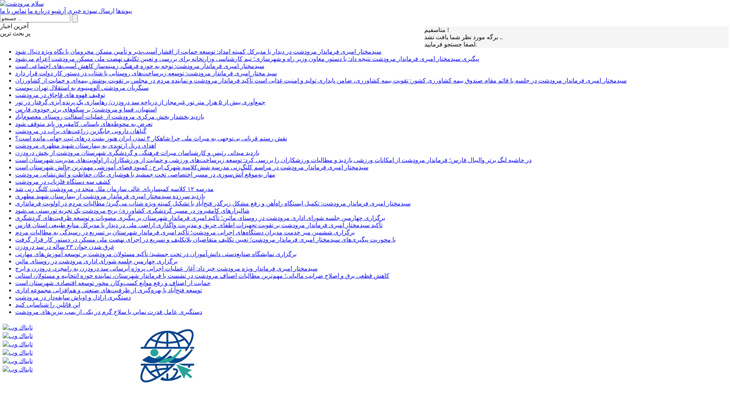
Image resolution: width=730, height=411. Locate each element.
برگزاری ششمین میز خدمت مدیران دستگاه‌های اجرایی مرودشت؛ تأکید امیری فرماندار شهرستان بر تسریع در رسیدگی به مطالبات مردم (185, 232)
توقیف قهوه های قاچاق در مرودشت (60, 95)
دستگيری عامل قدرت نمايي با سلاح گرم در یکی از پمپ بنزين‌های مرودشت (108, 312)
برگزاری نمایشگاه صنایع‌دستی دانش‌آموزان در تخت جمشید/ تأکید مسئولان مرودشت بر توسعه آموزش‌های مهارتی (156, 254)
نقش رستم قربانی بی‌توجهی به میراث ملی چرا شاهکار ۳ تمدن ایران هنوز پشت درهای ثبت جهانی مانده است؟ (151, 138)
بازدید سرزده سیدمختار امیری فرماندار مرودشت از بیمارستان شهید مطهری (110, 196)
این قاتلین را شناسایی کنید (47, 304)
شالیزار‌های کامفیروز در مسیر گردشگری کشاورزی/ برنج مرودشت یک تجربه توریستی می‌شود (132, 210)
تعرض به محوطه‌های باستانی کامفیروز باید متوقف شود (83, 124)
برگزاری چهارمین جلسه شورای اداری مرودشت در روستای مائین (96, 261)
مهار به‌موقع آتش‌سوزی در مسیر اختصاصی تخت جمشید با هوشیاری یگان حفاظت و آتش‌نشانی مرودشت (145, 174)
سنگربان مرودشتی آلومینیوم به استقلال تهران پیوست (82, 87)
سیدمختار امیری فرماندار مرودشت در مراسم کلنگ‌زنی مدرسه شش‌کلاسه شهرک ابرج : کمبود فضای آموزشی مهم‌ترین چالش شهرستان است (191, 167)
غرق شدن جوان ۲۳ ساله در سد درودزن (64, 247)
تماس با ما (13, 11)
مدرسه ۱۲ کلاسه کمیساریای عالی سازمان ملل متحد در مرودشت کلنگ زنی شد (114, 189)
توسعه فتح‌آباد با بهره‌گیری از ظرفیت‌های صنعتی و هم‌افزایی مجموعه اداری (108, 290)
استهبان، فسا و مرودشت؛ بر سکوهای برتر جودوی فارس (86, 109)
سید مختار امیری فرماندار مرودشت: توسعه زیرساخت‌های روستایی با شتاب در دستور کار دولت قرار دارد (146, 73)
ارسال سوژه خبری (90, 11)
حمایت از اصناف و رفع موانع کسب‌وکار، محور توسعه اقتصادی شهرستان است (113, 283)
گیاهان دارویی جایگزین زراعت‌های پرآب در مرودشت (80, 131)
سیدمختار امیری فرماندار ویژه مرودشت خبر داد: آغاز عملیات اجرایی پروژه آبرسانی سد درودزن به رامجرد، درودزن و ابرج (166, 268)
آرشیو (58, 11)
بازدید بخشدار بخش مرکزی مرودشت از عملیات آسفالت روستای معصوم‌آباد (109, 116)
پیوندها (124, 11)
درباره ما (39, 11)
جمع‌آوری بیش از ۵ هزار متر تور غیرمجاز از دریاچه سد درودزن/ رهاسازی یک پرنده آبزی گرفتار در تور (140, 102)
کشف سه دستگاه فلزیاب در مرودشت (63, 181)
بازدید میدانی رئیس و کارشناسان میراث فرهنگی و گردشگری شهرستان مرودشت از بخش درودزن (137, 153)
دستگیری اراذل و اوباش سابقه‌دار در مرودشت (73, 297)
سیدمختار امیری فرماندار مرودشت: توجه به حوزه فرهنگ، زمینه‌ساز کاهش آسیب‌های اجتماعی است (139, 66)
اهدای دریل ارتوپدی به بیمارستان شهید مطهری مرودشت (85, 145)
